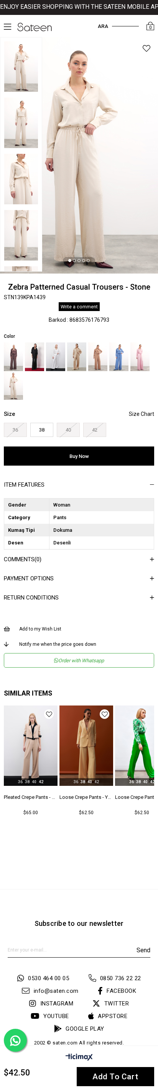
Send (143, 950)
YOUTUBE (56, 1016)
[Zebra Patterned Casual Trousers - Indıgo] (118, 356)
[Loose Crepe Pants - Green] (87, 745)
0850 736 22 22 (120, 978)
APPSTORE (112, 1016)
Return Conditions (31, 597)
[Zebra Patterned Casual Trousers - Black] (34, 356)
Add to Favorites (49, 714)
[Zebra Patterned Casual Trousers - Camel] (97, 356)
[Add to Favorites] (146, 49)
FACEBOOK (121, 990)
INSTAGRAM (56, 1003)
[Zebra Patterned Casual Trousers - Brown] (13, 356)
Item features (24, 484)
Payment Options (29, 578)
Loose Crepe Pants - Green (87, 797)
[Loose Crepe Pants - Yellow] (31, 745)
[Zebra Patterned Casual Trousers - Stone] (13, 385)
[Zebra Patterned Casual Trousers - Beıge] (76, 356)
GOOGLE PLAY (85, 1028)
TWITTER (116, 1003)
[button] (69, 260)
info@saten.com (56, 990)
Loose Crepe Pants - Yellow (31, 797)
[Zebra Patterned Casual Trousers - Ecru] (55, 356)
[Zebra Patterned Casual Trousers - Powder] (140, 356)
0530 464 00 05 (48, 978)
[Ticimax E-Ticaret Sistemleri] (79, 1058)
